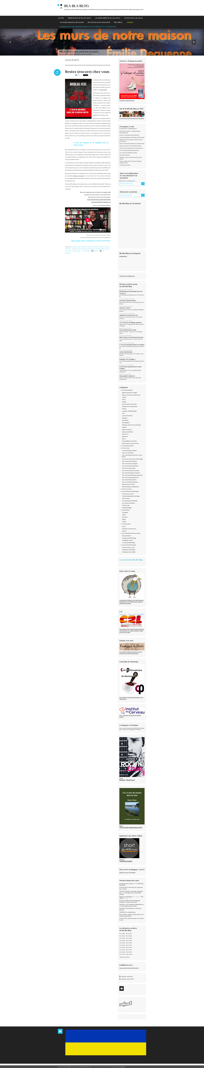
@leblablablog (123, 256)
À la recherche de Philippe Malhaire (130, 322)
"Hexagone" (125, 512)
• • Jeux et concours (126, 489)
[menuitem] (62, 18)
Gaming (124, 402)
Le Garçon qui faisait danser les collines (131, 344)
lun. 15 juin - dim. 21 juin (125, 938)
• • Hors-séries (125, 448)
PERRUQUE (122, 912)
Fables (124, 514)
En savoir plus (122, 1066)
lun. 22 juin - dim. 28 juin (125, 936)
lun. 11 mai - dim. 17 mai (125, 949)
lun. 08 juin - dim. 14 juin (125, 940)
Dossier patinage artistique (129, 450)
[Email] (121, 988)
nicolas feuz (78, 248)
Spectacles (125, 436)
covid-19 (70, 251)
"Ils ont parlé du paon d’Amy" (104, 205)
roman (84, 248)
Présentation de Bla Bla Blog (79, 18)
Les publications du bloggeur (72, 22)
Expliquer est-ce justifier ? (127, 359)
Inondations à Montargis (128, 549)
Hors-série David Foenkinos (129, 461)
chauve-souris (76, 251)
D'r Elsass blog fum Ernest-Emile (128, 906)
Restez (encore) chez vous (87, 72)
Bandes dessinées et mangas (129, 392)
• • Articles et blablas (103, 246)
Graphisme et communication (129, 406)
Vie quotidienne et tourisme (129, 441)
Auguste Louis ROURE (125, 896)
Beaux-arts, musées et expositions (131, 395)
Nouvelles (124, 517)
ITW (123, 413)
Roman (124, 519)
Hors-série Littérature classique (130, 470)
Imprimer (95, 251)
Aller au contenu (5, 1)
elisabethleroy (132, 912)
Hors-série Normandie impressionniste (132, 475)
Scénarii (124, 531)
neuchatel (92, 248)
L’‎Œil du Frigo (125, 505)
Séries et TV (125, 434)
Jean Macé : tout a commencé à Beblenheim (130, 904)
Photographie (125, 422)
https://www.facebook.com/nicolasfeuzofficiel (99, 199)
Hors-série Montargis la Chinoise (131, 473)
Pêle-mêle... (118, 22)
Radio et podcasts (127, 429)
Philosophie (125, 420)
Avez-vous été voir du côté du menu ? (129, 968)
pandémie (98, 248)
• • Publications (125, 510)
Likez (72, 240)
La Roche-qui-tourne (131, 902)
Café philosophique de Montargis (131, 496)
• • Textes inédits (126, 524)
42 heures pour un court (128, 547)
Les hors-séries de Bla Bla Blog (107, 18)
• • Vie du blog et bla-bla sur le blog (130, 533)
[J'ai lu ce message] (202, 1066)
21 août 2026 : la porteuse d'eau (127, 918)
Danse (124, 399)
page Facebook (103, 89)
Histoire (124, 408)
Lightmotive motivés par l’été (128, 315)
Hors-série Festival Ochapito (129, 463)
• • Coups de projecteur (127, 445)
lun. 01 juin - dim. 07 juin (125, 942)
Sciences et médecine (127, 432)
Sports (124, 438)
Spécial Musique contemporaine (130, 486)
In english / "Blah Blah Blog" (129, 411)
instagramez (90, 240)
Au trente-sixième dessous (127, 300)
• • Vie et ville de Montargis (128, 545)
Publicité (124, 427)
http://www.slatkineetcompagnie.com (101, 202)
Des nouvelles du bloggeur (99, 22)
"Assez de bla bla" (126, 535)
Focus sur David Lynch (128, 452)
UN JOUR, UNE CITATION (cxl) (127, 887)
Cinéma (124, 397)
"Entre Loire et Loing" (127, 494)
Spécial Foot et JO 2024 (128, 484)
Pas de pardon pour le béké (127, 330)
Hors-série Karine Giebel (128, 468)
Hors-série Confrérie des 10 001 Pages (132, 459)
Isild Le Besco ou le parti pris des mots (131, 337)
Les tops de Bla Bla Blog (128, 542)
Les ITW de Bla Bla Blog (133, 18)
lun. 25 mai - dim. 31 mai (125, 945)
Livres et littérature (92, 246)
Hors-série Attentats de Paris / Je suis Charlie (132, 455)
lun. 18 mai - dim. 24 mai (125, 947)
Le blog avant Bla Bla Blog (129, 538)
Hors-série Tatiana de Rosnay (130, 482)
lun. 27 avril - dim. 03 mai (125, 954)
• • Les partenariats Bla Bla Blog (130, 491)
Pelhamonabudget (127, 507)
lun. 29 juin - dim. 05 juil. (125, 933)
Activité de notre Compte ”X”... (127, 883)
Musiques (124, 418)
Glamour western (124, 308)
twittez (83, 240)
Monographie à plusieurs (127, 376)
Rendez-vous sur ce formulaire (127, 872)
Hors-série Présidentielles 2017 (130, 477)
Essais (123, 526)
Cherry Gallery (126, 498)
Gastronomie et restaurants (129, 404)
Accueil (61, 18)
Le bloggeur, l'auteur (127, 540)
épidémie (103, 248)
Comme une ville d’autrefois (126, 908)
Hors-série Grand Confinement (79, 246)
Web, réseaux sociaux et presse (130, 443)
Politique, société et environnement (131, 425)
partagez (77, 240)
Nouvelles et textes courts (129, 528)
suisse (87, 248)
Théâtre (124, 521)
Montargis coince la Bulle (129, 552)
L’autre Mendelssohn (125, 352)
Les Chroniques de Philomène (130, 500)
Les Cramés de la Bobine (128, 503)
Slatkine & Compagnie (78, 176)
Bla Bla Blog (76, 6)
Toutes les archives (124, 957)
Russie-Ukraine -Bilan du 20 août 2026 (129, 914)
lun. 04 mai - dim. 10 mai (125, 952)
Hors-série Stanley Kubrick (129, 479)
